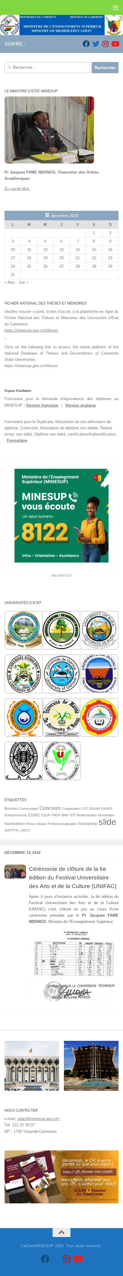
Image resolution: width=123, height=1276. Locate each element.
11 (29, 249)
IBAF (65, 815)
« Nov (9, 282)
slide (107, 822)
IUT (73, 815)
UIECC (25, 830)
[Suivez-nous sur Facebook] (86, 43)
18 (29, 258)
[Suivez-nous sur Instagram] (105, 43)
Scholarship (87, 824)
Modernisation (87, 815)
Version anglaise (80, 405)
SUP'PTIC (11, 830)
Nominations (14, 824)
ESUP (45, 815)
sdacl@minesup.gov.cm (38, 1118)
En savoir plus (17, 188)
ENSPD (106, 808)
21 (78, 258)
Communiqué (28, 808)
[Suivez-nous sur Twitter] (95, 43)
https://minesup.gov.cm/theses (31, 330)
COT (84, 808)
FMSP (55, 815)
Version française (42, 405)
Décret (94, 809)
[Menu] (115, 7)
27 (61, 266)
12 (45, 249)
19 (45, 258)
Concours (50, 808)
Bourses (11, 809)
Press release (36, 824)
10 (13, 249)
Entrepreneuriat (15, 815)
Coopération (71, 808)
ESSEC (34, 815)
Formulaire (17, 440)
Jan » (23, 282)
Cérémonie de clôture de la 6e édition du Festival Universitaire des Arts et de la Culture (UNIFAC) (72, 877)
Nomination (106, 815)
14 (78, 249)
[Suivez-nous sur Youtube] (115, 43)
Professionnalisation (62, 824)
